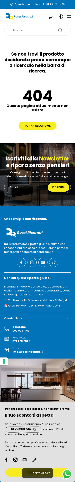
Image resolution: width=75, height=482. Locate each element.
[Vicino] (69, 364)
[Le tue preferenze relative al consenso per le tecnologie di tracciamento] (4, 361)
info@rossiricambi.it (27, 352)
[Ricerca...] (60, 30)
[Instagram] (32, 262)
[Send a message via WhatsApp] (67, 474)
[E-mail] (43, 262)
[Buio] (59, 16)
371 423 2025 (21, 341)
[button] (68, 16)
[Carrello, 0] (50, 16)
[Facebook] (21, 262)
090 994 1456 (21, 330)
